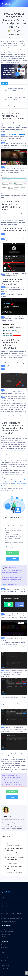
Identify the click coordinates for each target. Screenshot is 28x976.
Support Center (5, 965)
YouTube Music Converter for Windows (11, 918)
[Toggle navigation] (26, 4)
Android (10, 481)
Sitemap (3, 952)
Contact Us (4, 963)
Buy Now (13, 791)
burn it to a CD (16, 483)
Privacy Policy (4, 968)
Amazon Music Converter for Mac (10, 916)
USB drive (16, 481)
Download (13, 553)
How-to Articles (5, 950)
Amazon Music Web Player (17, 134)
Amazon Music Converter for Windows (11, 913)
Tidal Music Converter (7, 934)
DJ (13, 481)
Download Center (5, 945)
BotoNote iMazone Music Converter (11, 522)
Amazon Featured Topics (16, 37)
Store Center (4, 947)
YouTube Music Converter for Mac (10, 921)
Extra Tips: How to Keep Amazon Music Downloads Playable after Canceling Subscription (15, 104)
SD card (21, 481)
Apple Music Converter (7, 931)
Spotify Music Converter (7, 929)
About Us (3, 960)
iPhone (6, 481)
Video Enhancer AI (6, 937)
